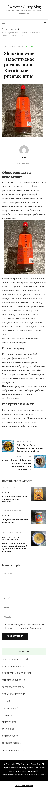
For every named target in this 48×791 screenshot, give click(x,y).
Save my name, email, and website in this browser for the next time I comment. (24, 626)
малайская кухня (12, 694)
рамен (5, 715)
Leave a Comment (24, 163)
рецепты (6, 537)
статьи (29, 46)
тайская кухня (10, 736)
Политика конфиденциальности (29, 775)
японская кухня (10, 540)
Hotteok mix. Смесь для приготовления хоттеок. (14, 499)
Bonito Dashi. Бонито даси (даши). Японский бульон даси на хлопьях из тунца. (15, 547)
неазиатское (9, 708)
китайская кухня (11, 680)
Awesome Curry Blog (24, 6)
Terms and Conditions (24, 786)
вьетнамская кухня (13, 659)
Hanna (24, 157)
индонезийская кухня (15, 673)
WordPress (7, 775)
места (5, 701)
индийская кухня (12, 666)
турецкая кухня (10, 743)
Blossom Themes (19, 771)
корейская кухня (11, 687)
